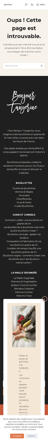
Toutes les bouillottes (23, 188)
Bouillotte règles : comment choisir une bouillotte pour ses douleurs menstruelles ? (24, 259)
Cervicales (24, 195)
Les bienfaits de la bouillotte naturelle (24, 227)
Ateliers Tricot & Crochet (24, 285)
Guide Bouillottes (24, 206)
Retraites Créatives (24, 288)
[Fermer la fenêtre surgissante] (45, 299)
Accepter (17, 436)
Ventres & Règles (24, 192)
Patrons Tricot (24, 296)
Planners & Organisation (24, 281)
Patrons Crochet (24, 292)
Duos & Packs (24, 202)
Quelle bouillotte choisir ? (24, 230)
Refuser (31, 436)
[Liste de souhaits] (26, 4)
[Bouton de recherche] (41, 66)
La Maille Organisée (24, 278)
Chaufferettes (23, 199)
